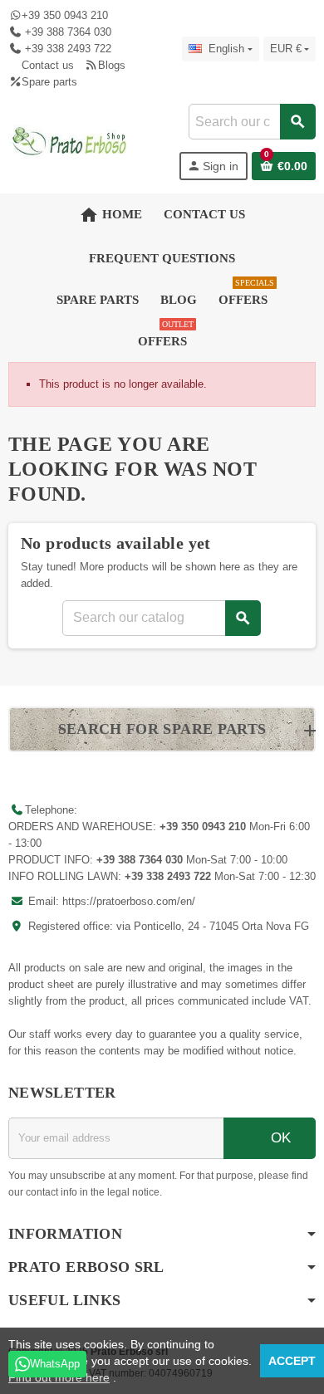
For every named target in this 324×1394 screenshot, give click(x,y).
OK (279, 1138)
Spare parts (49, 82)
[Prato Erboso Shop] (69, 141)
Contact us (48, 65)
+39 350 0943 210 (65, 15)
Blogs (111, 65)
